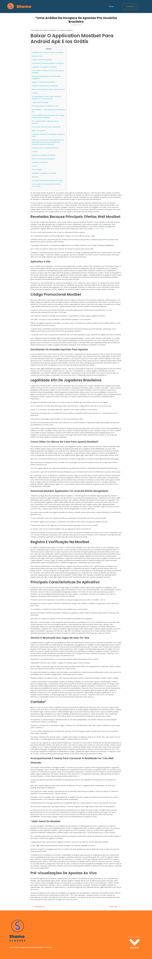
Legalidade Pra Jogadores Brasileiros (44, 67)
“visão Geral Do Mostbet (40, 102)
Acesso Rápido (37, 170)
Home (111, 6)
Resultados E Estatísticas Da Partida (44, 173)
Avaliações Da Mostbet (40, 162)
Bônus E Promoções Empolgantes (43, 159)
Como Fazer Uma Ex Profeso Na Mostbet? (46, 127)
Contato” (35, 93)
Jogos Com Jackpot (38, 130)
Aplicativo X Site (37, 56)
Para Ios (35, 166)
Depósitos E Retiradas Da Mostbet (43, 155)
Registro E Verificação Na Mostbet (43, 82)
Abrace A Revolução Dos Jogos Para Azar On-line (48, 89)
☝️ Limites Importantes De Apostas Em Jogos (47, 180)
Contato (35, 151)
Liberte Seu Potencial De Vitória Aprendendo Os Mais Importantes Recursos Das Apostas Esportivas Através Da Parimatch (48, 142)
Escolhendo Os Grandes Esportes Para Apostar (48, 63)
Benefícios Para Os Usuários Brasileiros (45, 148)
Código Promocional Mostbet (42, 60)
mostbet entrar (99, 229)
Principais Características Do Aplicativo (45, 86)
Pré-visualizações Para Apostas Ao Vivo (45, 106)
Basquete (35, 177)
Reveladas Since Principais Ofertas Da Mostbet (47, 52)
